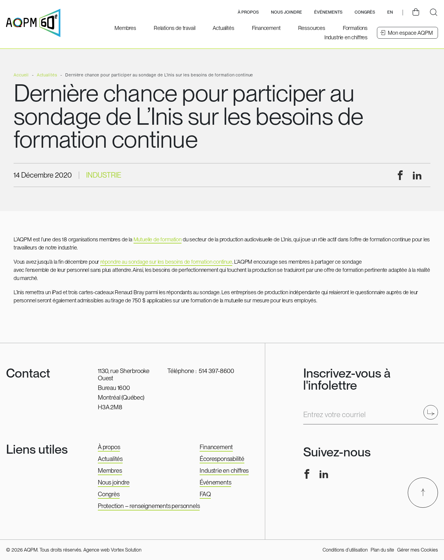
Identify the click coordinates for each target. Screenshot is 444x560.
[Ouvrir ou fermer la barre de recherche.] (433, 12)
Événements (328, 12)
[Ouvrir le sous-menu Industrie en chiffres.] (346, 37)
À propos (109, 447)
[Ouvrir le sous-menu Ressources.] (312, 28)
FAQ (205, 494)
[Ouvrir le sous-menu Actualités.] (223, 28)
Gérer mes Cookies (417, 550)
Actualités (110, 458)
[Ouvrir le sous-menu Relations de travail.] (174, 28)
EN (390, 12)
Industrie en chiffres (224, 470)
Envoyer (432, 412)
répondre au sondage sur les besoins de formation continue (166, 262)
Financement (216, 447)
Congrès (109, 494)
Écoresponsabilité (222, 458)
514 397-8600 (216, 371)
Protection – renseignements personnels (149, 506)
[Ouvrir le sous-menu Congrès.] (365, 12)
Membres (110, 470)
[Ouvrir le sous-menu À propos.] (248, 12)
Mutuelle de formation (158, 239)
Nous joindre (286, 12)
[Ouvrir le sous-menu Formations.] (355, 28)
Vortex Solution (126, 550)
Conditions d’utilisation (345, 550)
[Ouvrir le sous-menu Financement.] (266, 28)
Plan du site (382, 550)
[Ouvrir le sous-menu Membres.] (125, 28)
